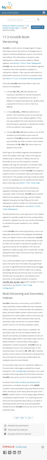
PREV (17, 418)
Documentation (10, 12)
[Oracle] (8, 447)
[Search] (38, 19)
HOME (22, 418)
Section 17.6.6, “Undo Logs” (29, 183)
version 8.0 (36, 27)
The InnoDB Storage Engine (16, 27)
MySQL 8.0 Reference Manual (13, 26)
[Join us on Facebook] (5, 453)
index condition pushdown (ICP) (27, 382)
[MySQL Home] (7, 5)
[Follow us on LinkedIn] (14, 453)
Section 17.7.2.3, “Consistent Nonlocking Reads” (24, 78)
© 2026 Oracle (21, 447)
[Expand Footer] (42, 447)
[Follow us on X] (9, 453)
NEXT (30, 418)
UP (26, 418)
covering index (21, 371)
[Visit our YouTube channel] (19, 453)
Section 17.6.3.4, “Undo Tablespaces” (27, 63)
